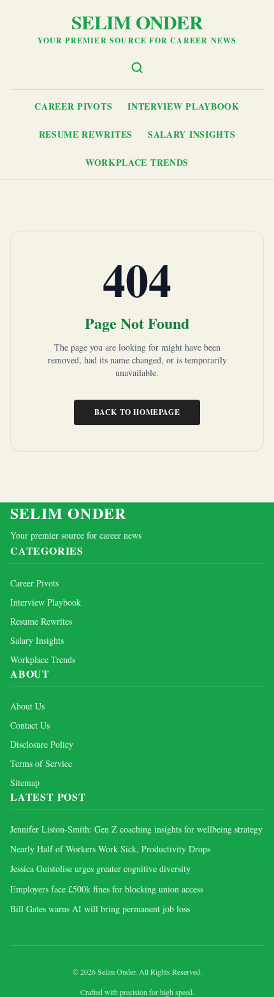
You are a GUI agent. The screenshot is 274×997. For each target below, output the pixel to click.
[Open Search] (137, 67)
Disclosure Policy (41, 744)
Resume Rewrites (86, 134)
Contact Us (30, 725)
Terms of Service (41, 763)
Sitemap (25, 782)
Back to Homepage (137, 412)
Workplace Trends (137, 162)
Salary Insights (192, 134)
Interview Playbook (183, 106)
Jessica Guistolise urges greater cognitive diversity (100, 868)
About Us (27, 706)
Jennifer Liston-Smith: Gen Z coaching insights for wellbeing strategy (136, 829)
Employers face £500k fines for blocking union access (106, 889)
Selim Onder (137, 21)
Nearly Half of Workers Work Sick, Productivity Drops (110, 849)
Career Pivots (73, 106)
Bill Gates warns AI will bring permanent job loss (100, 909)
